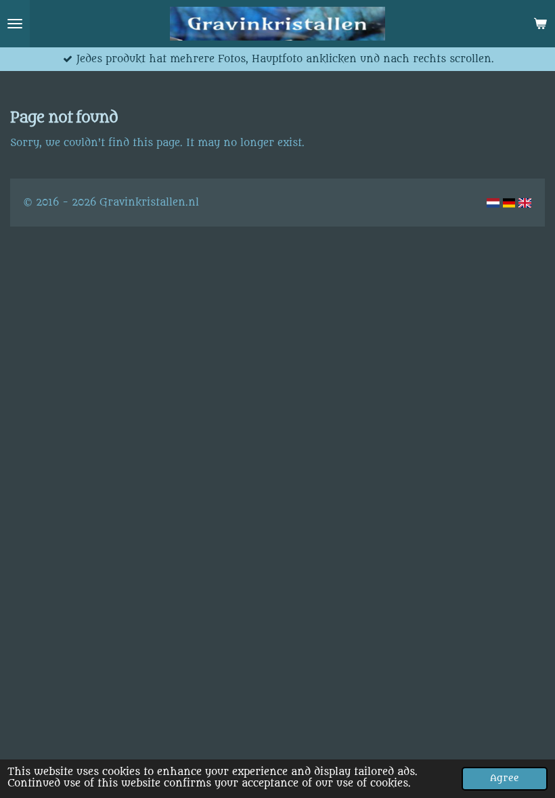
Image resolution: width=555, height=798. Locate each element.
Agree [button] (504, 778)
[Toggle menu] (15, 23)
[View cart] (540, 23)
